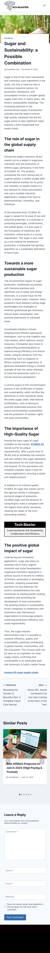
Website (9, 896)
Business (8, 38)
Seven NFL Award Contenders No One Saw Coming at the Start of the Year (37, 695)
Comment (11, 831)
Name (9, 870)
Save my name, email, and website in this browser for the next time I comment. (25, 907)
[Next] (42, 760)
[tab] (19, 794)
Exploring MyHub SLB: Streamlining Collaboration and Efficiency (25, 532)
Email (9, 883)
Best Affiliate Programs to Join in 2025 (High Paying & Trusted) (24, 768)
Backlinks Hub (13, 69)
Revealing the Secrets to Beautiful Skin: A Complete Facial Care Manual (12, 695)
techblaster (14, 777)
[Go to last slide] (8, 760)
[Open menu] (44, 5)
